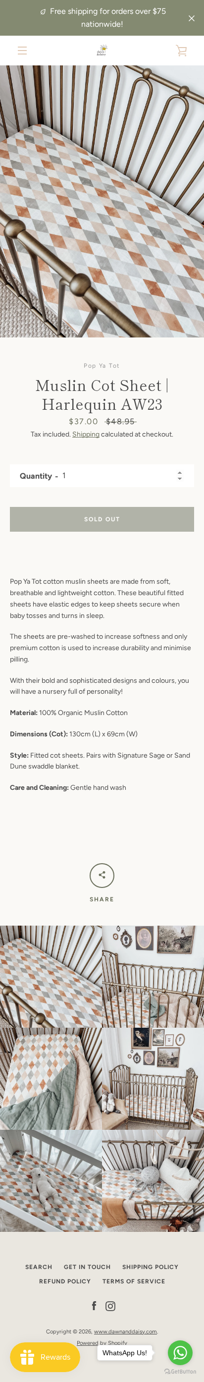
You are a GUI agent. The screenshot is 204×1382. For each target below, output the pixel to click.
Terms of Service (133, 1281)
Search (38, 1267)
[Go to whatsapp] (180, 1352)
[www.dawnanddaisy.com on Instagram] (110, 1306)
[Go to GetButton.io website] (180, 1372)
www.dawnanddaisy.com (125, 1331)
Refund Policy (65, 1281)
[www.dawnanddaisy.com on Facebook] (94, 1306)
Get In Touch (87, 1267)
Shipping (86, 434)
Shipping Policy (150, 1267)
